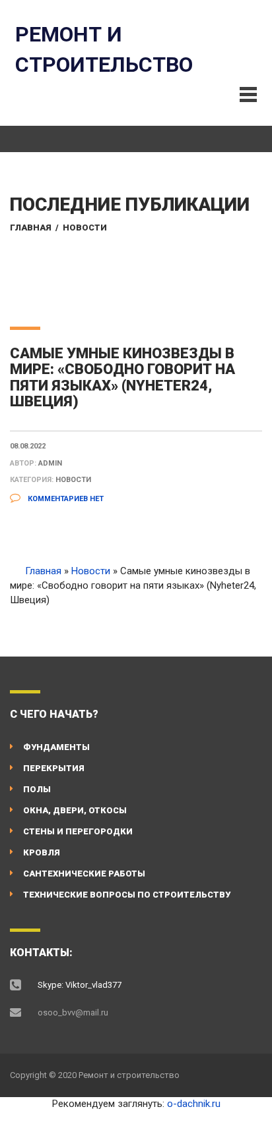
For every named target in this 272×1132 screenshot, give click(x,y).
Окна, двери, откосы (75, 810)
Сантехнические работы (84, 873)
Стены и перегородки (78, 831)
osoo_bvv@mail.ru (73, 1012)
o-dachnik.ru (194, 1104)
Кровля (41, 852)
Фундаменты (56, 747)
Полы (37, 789)
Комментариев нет (65, 499)
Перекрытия (54, 768)
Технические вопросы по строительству (126, 895)
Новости (85, 227)
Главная (30, 227)
